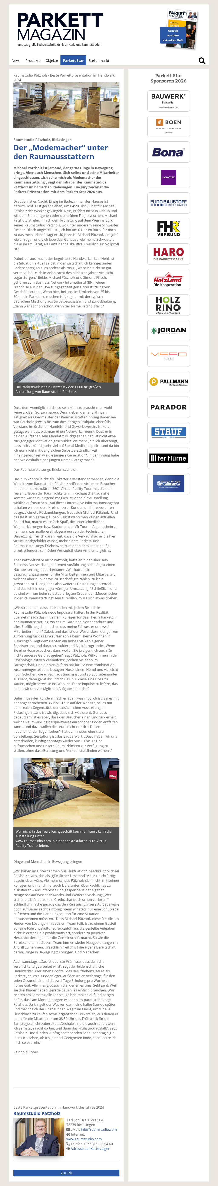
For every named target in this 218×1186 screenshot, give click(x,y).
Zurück (66, 1173)
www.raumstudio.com (84, 1139)
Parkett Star (73, 60)
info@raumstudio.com (99, 1129)
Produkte (33, 60)
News (16, 60)
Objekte (52, 60)
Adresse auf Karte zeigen (90, 1148)
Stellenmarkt (99, 60)
